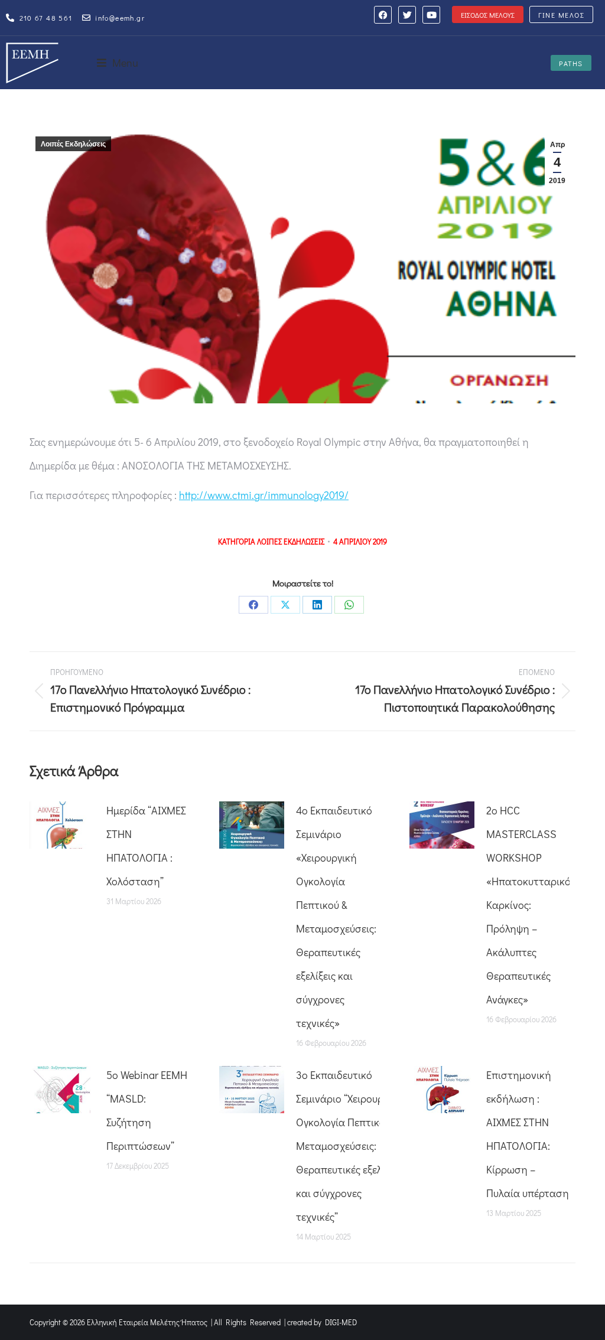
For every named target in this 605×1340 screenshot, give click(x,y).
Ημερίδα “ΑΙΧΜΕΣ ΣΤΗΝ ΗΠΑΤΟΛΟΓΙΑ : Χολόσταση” (146, 845)
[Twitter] (407, 15)
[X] (285, 605)
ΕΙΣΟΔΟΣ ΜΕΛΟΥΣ (488, 14)
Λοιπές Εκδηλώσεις (73, 144)
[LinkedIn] (317, 605)
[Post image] (62, 825)
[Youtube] (431, 15)
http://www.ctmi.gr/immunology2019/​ (264, 495)
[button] (117, 62)
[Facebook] (383, 15)
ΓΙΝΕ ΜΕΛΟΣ (561, 14)
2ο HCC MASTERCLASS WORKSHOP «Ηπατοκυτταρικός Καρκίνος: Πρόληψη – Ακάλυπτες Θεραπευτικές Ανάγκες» (530, 904)
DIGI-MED (341, 1322)
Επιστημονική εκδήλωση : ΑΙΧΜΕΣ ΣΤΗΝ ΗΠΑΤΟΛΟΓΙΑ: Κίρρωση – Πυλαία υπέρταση (527, 1134)
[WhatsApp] (349, 605)
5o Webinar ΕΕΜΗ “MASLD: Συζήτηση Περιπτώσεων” (146, 1110)
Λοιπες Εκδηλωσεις (290, 541)
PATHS (571, 63)
